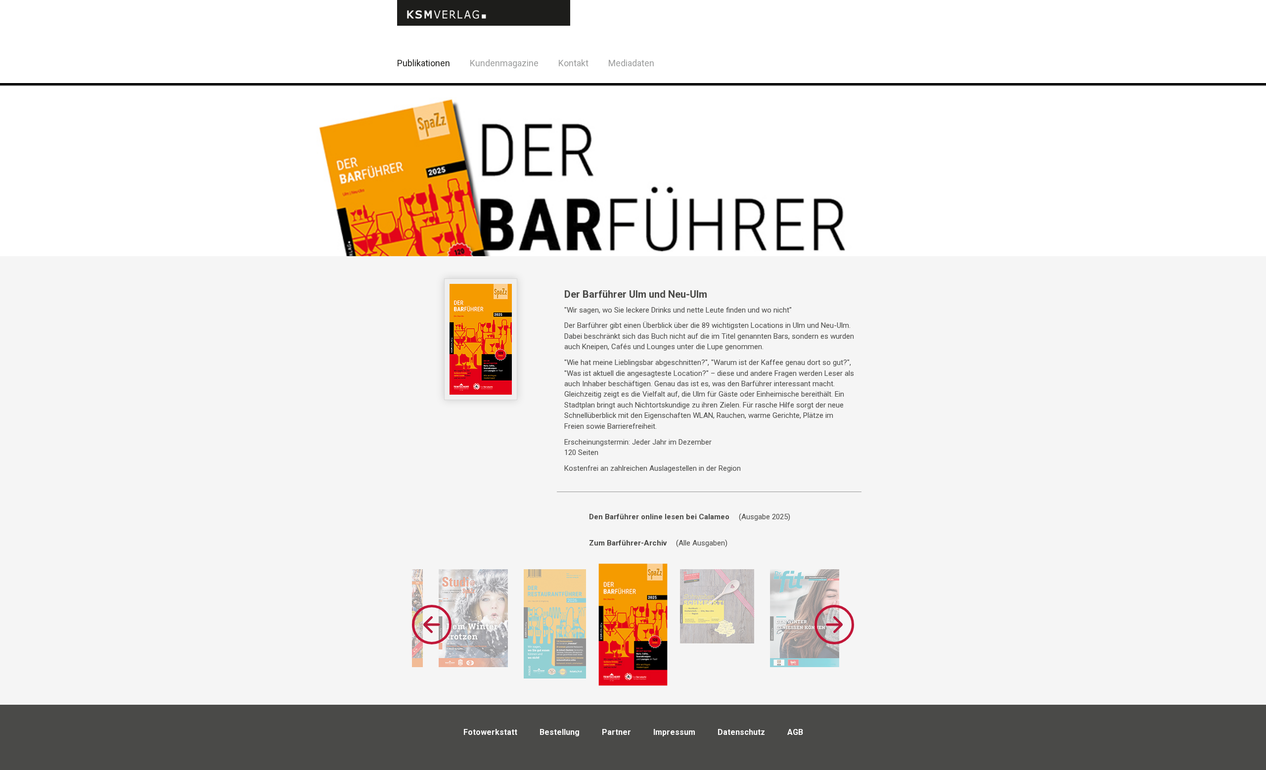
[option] (473, 618)
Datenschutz (741, 732)
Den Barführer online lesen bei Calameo (659, 516)
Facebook (845, 61)
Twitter (870, 76)
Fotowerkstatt (490, 732)
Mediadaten (631, 63)
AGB (795, 732)
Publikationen (423, 63)
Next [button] (834, 624)
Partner (616, 732)
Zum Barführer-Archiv (628, 543)
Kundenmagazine (504, 63)
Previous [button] (432, 624)
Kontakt (573, 63)
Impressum (674, 732)
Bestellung (560, 732)
